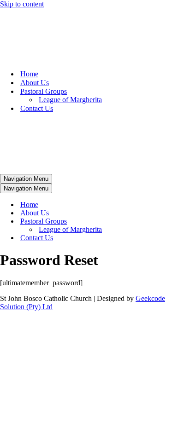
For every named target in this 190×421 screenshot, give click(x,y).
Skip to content (22, 4)
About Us (34, 83)
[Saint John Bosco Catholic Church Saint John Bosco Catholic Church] (57, 58)
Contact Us (36, 108)
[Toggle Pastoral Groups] (161, 221)
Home (29, 74)
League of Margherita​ (70, 100)
